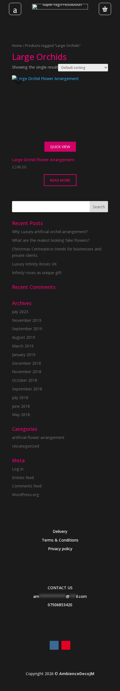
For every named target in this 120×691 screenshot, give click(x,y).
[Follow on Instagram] (54, 645)
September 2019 (27, 328)
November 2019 (26, 320)
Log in (17, 469)
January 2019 (23, 354)
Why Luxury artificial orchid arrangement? (50, 231)
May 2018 (21, 414)
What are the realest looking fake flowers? (51, 240)
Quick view (60, 146)
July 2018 (20, 397)
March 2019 (22, 346)
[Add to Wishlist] (19, 81)
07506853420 (60, 604)
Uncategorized (25, 446)
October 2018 (24, 380)
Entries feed (23, 477)
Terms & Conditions (60, 540)
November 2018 (26, 371)
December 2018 (26, 363)
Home (17, 45)
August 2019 (23, 337)
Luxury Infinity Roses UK (34, 264)
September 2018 (27, 389)
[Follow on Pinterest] (65, 645)
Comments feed (27, 486)
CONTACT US (60, 587)
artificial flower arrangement (38, 437)
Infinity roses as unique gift (37, 272)
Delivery (60, 531)
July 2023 (20, 311)
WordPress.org (25, 494)
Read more (60, 180)
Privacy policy (60, 548)
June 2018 (21, 406)
